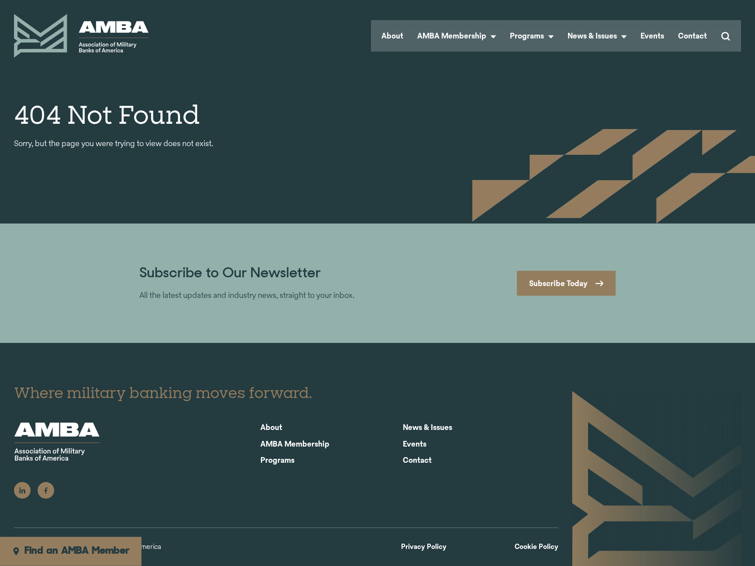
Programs (528, 35)
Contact (692, 35)
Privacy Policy (424, 547)
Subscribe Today (558, 283)
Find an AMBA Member (77, 551)
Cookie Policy (536, 547)
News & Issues (593, 35)
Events (652, 35)
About (392, 35)
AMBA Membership (452, 35)
